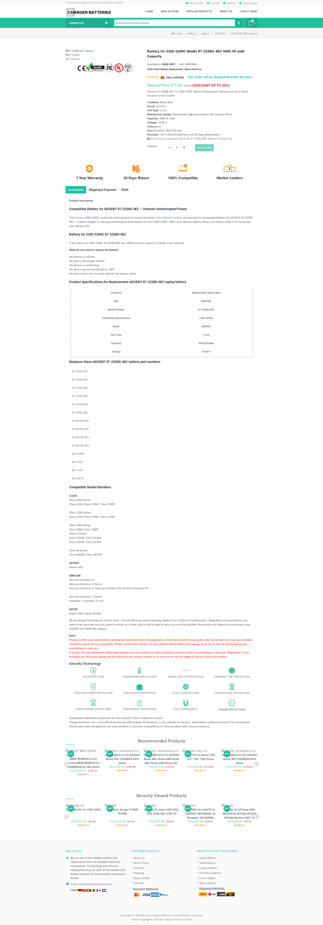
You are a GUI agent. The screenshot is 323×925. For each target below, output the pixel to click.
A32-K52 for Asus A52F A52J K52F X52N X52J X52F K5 (161, 811)
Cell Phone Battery (210, 873)
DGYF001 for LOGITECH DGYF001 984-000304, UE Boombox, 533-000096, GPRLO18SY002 (201, 813)
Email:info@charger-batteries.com (91, 884)
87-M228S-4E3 (80, 437)
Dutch (188, 919)
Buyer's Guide (249, 3)
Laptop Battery (208, 857)
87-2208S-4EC (80, 387)
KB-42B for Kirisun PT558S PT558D (122, 811)
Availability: (154, 64)
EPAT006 (191, 64)
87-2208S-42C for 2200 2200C (83, 809)
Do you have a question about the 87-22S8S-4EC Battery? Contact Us (191, 138)
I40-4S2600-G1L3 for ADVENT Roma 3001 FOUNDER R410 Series (122, 759)
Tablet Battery (207, 862)
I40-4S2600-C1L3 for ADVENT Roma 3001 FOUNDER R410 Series (239, 759)
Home (178, 33)
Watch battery (207, 883)
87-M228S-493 (80, 420)
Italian (168, 919)
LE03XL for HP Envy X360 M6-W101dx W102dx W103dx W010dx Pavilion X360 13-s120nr (240, 813)
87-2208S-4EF (80, 396)
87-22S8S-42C (80, 404)
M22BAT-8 (78, 478)
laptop (206, 33)
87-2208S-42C (80, 379)
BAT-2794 (77, 470)
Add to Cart (204, 147)
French (178, 919)
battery (191, 33)
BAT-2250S (78, 453)
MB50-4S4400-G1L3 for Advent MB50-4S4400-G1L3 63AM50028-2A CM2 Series (83, 763)
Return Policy (196, 3)
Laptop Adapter (208, 868)
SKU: (182, 64)
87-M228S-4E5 (80, 445)
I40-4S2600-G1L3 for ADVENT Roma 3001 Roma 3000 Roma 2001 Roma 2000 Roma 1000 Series (161, 759)
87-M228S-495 (80, 429)
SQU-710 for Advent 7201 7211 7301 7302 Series (201, 757)
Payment (214, 3)
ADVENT (220, 33)
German (158, 919)
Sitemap (138, 883)
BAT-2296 (77, 462)
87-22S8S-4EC (80, 412)
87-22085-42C (80, 371)
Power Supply (207, 878)
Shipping (231, 3)
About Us (139, 857)
